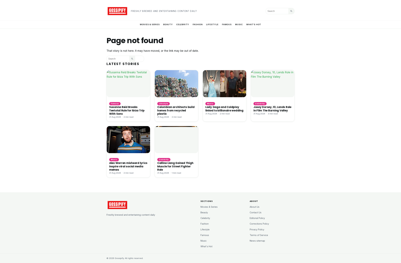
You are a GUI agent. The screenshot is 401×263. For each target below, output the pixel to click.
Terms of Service (259, 235)
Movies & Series (150, 24)
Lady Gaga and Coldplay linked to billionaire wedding (224, 108)
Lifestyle (212, 24)
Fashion (198, 24)
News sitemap (257, 240)
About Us (254, 206)
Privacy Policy (257, 229)
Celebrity (182, 24)
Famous (227, 24)
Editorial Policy (257, 218)
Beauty (168, 24)
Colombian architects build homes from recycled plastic (175, 110)
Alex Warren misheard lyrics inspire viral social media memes (128, 166)
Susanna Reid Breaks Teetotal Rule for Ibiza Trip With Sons (127, 110)
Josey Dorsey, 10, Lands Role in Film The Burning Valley (272, 108)
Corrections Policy (259, 223)
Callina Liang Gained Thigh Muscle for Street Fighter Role (175, 166)
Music (239, 24)
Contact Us (255, 212)
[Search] (291, 11)
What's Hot (253, 24)
